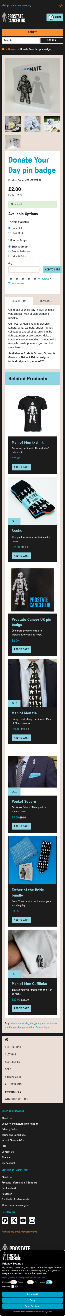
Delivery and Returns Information (20, 1123)
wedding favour (34, 1027)
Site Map (6, 1157)
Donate (32, 32)
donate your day (20, 1023)
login (60, 5)
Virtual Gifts (13, 1077)
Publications (13, 1047)
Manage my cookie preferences (19, 1231)
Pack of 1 (17, 228)
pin (37, 1023)
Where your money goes (15, 1205)
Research (7, 1194)
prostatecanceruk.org (19, 5)
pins (42, 1023)
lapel (47, 1027)
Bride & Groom (20, 246)
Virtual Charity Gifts (13, 1140)
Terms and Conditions (14, 1135)
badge (21, 1027)
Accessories (12, 1062)
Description (19, 301)
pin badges (11, 1027)
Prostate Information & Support (19, 1182)
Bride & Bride (19, 256)
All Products (13, 1084)
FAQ (4, 1146)
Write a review (16, 283)
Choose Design (18, 240)
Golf (8, 1069)
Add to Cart (52, 269)
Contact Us (8, 1151)
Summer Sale (13, 1091)
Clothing (10, 1054)
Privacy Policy (10, 1129)
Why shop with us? (16, 1099)
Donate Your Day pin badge (35, 49)
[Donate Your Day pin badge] (32, 85)
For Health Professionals (15, 1199)
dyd (32, 1023)
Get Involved (9, 1188)
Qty (10, 263)
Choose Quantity (19, 221)
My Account (8, 1163)
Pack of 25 (18, 233)
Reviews (46, 301)
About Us (7, 1118)
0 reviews (43, 278)
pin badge (51, 1023)
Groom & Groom (21, 251)
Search (51, 40)
